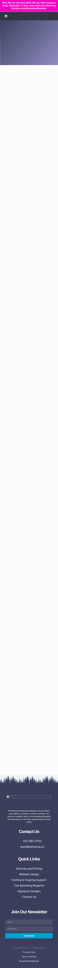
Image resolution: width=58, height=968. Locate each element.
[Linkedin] (40, 966)
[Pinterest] (34, 966)
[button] (51, 16)
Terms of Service (29, 957)
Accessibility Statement (29, 961)
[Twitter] (29, 966)
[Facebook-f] (19, 966)
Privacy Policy (29, 952)
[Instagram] (24, 966)
